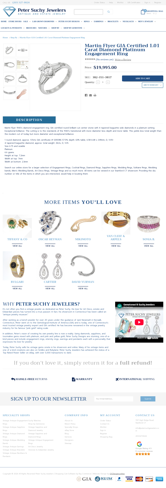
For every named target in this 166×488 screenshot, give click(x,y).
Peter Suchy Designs (69, 21)
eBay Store (69, 430)
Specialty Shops (71, 427)
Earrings (98, 21)
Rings (87, 21)
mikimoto (83, 239)
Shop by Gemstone (73, 28)
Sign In (103, 430)
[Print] (95, 95)
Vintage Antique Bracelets (14, 450)
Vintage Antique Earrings (13, 446)
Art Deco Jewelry (35, 446)
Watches (42, 28)
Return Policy (70, 424)
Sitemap (68, 443)
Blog (67, 433)
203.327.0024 (141, 436)
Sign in (147, 2)
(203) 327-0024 (21, 2)
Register (157, 2)
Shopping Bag (106, 437)
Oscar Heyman (50, 239)
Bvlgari (17, 282)
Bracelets (113, 21)
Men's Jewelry (145, 21)
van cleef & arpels (116, 238)
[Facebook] (86, 95)
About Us (69, 420)
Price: (88, 68)
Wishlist (120, 2)
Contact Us (104, 424)
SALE (25, 21)
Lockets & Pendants (11, 28)
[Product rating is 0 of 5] (90, 59)
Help (111, 2)
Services (68, 437)
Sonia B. (149, 239)
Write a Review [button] (123, 59)
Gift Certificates (133, 2)
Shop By (55, 28)
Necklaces (128, 21)
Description (29, 120)
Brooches (31, 28)
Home (4, 21)
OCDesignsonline (117, 474)
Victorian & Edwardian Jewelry (41, 450)
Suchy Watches (34, 420)
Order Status (99, 2)
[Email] (90, 95)
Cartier (50, 282)
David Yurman (83, 282)
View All (17, 246)
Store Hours (15, 21)
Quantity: (90, 82)
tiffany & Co (17, 239)
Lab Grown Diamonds (43, 21)
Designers (69, 440)
